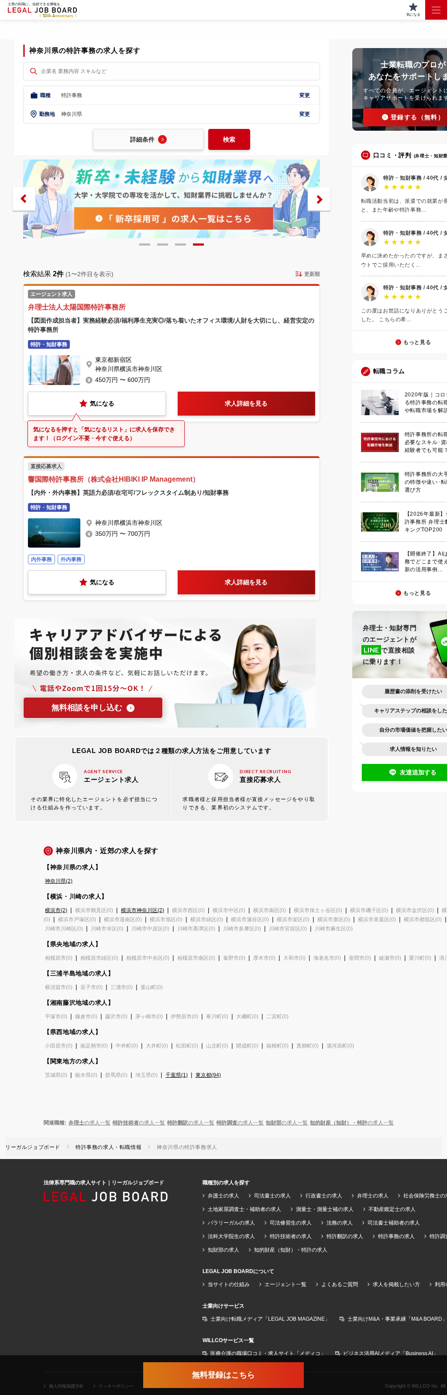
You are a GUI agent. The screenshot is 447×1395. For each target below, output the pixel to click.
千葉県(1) (176, 1075)
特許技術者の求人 (291, 1236)
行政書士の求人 (324, 1196)
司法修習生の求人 (291, 1223)
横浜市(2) (56, 910)
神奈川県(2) (58, 881)
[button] (24, 199)
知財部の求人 (223, 1250)
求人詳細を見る (246, 403)
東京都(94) (208, 1075)
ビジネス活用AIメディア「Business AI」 (390, 1353)
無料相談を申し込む (87, 707)
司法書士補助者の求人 (394, 1223)
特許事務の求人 (396, 1236)
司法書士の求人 (272, 1196)
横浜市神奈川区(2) (142, 910)
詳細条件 (142, 139)
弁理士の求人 (373, 1196)
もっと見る (417, 342)
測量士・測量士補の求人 (325, 1209)
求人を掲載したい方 (396, 1284)
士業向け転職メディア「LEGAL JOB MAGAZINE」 (270, 1319)
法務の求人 (340, 1223)
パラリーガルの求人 (231, 1223)
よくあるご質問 (339, 1284)
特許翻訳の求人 (345, 1236)
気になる (102, 403)
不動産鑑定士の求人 (392, 1209)
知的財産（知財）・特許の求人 (290, 1250)
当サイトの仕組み (229, 1284)
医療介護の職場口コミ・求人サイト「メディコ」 (268, 1353)
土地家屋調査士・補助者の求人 (244, 1209)
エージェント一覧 (285, 1284)
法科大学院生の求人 (231, 1236)
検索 (229, 139)
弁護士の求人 (223, 1196)
